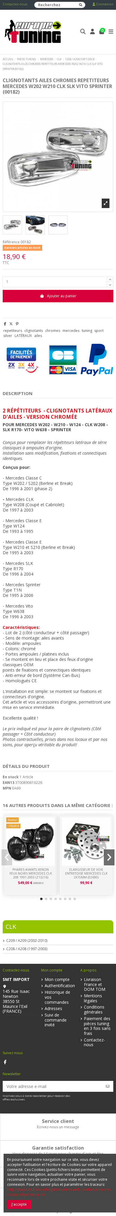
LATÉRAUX (23, 335)
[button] (41, 899)
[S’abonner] (107, 1086)
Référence (11, 242)
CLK (11, 927)
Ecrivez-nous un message (58, 1126)
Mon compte (57, 979)
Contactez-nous (15, 4)
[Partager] (5, 323)
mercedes (70, 330)
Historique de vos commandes (57, 997)
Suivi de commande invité (56, 1020)
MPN (7, 788)
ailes (38, 335)
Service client (58, 1121)
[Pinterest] (17, 323)
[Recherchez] (80, 5)
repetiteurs (12, 330)
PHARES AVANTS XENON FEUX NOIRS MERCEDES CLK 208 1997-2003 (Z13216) (31, 873)
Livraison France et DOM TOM (94, 984)
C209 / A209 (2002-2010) (26, 940)
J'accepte (19, 1204)
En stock (11, 777)
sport (99, 330)
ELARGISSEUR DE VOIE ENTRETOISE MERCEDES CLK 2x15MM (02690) (86, 873)
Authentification (60, 985)
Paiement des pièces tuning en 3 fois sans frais (97, 1026)
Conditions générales (94, 1010)
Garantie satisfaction (58, 1148)
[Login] (92, 32)
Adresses (53, 1008)
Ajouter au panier (61, 295)
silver (7, 335)
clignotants (33, 330)
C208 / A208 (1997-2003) (26, 949)
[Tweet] (11, 323)
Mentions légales (93, 998)
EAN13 (8, 782)
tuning (87, 330)
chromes (52, 330)
